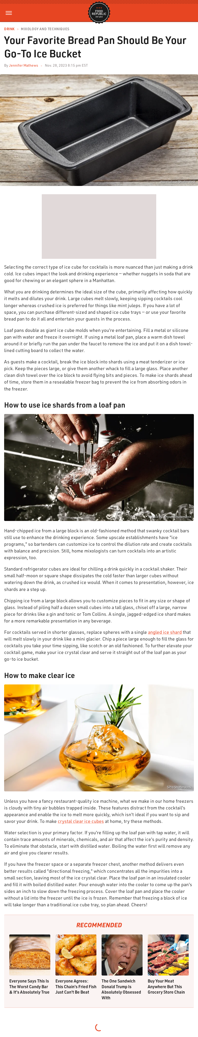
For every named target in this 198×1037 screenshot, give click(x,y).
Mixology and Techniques (45, 29)
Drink (9, 29)
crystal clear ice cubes (81, 821)
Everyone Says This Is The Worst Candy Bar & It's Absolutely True (29, 986)
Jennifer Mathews (23, 65)
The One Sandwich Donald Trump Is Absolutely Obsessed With (121, 989)
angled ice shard (165, 632)
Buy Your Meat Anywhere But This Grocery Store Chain (166, 986)
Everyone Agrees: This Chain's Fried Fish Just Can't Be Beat (75, 986)
